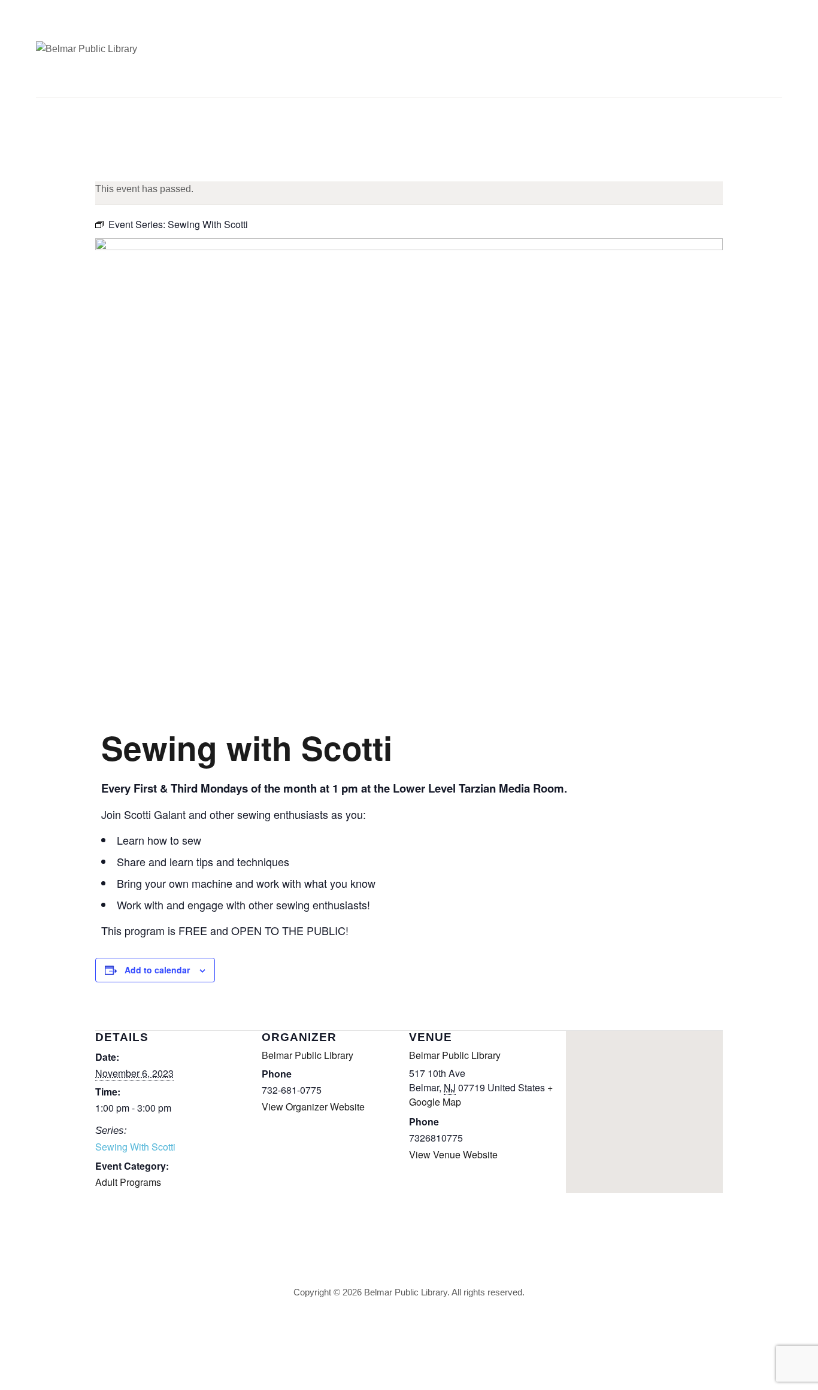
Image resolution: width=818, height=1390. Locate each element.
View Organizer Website (313, 1106)
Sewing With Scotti (135, 1147)
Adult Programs (128, 1182)
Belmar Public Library (307, 1055)
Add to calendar (157, 970)
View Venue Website (453, 1154)
